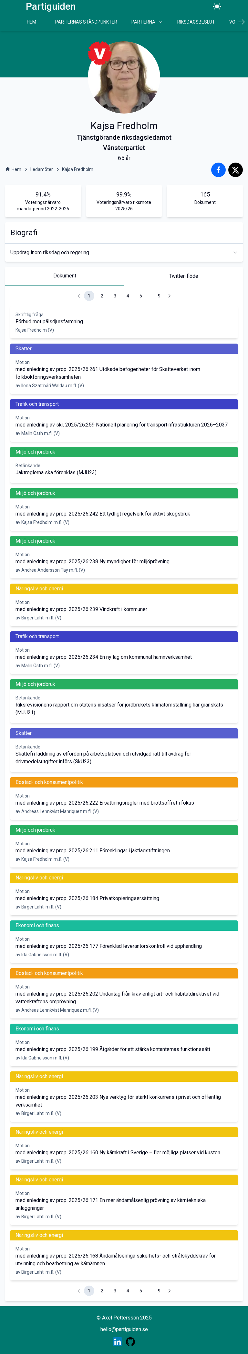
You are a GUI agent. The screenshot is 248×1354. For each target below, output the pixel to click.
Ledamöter (41, 169)
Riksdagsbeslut (196, 22)
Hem (31, 22)
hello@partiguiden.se (124, 1329)
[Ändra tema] (217, 6)
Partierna (143, 22)
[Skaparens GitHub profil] (130, 1341)
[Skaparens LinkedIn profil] (117, 1341)
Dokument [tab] (64, 276)
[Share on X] (235, 170)
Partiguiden (51, 6)
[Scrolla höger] (241, 22)
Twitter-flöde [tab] (183, 276)
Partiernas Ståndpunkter (86, 22)
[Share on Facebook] (218, 170)
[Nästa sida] (169, 296)
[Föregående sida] (78, 296)
